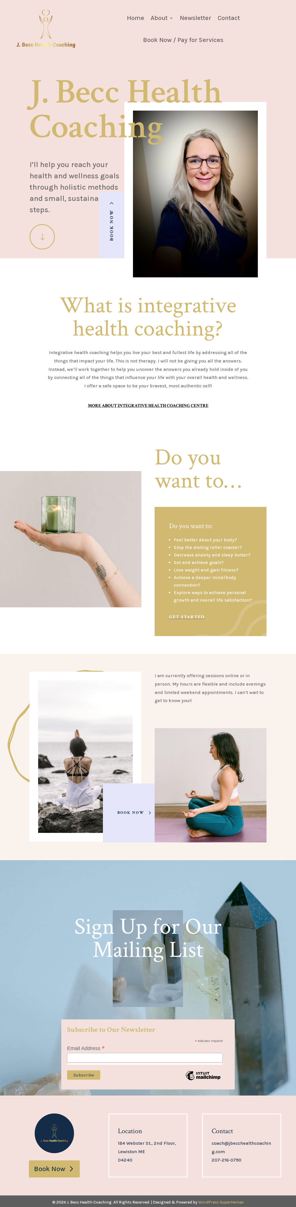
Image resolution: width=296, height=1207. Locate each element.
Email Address (86, 1048)
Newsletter (195, 18)
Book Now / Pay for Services (183, 40)
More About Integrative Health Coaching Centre (148, 406)
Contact (229, 18)
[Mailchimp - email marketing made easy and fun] (203, 1080)
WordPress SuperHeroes (221, 1202)
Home (135, 18)
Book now (130, 812)
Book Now (112, 225)
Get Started (187, 617)
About (159, 18)
